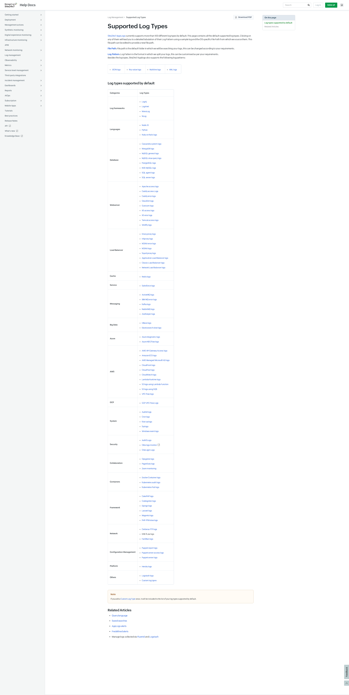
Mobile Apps (10, 106)
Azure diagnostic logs (151, 337)
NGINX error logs (149, 243)
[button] (309, 5)
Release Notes (11, 121)
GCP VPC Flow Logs (150, 403)
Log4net (145, 106)
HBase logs (146, 323)
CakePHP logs (148, 496)
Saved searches (119, 621)
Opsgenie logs (148, 459)
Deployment (10, 20)
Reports (8, 90)
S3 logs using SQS (149, 389)
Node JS (145, 125)
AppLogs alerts (119, 626)
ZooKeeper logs (148, 314)
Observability (11, 60)
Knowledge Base (12, 136)
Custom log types (149, 580)
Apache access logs (150, 186)
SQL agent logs (148, 173)
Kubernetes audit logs (151, 482)
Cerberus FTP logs (149, 529)
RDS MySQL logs (149, 168)
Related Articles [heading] (119, 610)
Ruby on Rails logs (149, 135)
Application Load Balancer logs (155, 258)
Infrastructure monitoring (16, 40)
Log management (13, 55)
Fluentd (141, 636)
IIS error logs (147, 215)
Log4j (144, 102)
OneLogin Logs (148, 450)
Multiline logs (155, 70)
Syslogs (145, 426)
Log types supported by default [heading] (131, 83)
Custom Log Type (128, 599)
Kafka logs (146, 304)
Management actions (14, 25)
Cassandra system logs (151, 144)
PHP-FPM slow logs (150, 520)
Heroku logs (147, 566)
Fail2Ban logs (147, 539)
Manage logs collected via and (135, 636)
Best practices (11, 116)
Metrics (8, 65)
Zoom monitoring (149, 468)
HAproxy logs (147, 239)
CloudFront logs (148, 365)
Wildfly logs (147, 225)
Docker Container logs (151, 477)
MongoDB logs (148, 149)
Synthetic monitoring (14, 30)
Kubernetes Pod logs (150, 487)
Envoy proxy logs (149, 234)
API (6, 126)
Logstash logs (148, 576)
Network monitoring (13, 50)
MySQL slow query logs (151, 158)
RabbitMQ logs (148, 309)
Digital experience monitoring (18, 35)
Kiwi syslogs (147, 422)
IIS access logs (148, 210)
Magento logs (147, 515)
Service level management (16, 70)
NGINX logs (146, 248)
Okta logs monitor (149, 445)
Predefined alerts (120, 631)
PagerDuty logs (148, 464)
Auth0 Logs (146, 440)
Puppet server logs (149, 557)
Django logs (147, 506)
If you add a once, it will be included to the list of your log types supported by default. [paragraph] (153, 599)
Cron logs (146, 417)
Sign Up (331, 5)
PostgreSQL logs (149, 163)
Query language (119, 615)
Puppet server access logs (153, 553)
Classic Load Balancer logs (153, 263)
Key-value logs (135, 70)
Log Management (115, 17)
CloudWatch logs (149, 375)
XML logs (173, 70)
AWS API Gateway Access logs (154, 351)
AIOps (7, 95)
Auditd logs (146, 412)
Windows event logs (150, 431)
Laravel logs (147, 511)
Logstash (153, 636)
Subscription (10, 101)
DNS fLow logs (148, 534)
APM (7, 45)
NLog (144, 116)
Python (145, 130)
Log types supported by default (278, 23)
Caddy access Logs (150, 191)
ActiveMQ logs (148, 295)
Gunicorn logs (148, 206)
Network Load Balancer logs (153, 267)
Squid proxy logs (149, 253)
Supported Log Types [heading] (137, 26)
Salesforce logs (148, 286)
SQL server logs (148, 177)
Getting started (11, 15)
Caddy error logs (149, 196)
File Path (112, 48)
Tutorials (9, 111)
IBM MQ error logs (149, 299)
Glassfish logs (148, 201)
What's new (10, 131)
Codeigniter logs (149, 501)
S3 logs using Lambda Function (155, 384)
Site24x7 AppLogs (116, 36)
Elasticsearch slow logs (151, 328)
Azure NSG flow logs (150, 342)
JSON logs (116, 70)
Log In (318, 5)
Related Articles (271, 27)
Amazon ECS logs (149, 355)
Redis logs (146, 277)
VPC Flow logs (148, 394)
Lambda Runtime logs (151, 379)
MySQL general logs (150, 153)
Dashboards (10, 85)
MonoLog (146, 111)
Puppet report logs (149, 548)
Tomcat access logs (150, 220)
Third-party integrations (15, 75)
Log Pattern (113, 54)
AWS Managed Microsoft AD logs (156, 360)
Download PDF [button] (245, 17)
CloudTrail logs (148, 370)
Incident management (15, 80)
